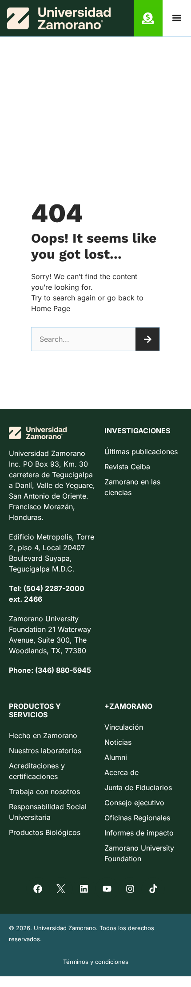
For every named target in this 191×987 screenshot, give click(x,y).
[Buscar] (147, 339)
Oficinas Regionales (137, 817)
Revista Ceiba (127, 466)
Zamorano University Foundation (139, 853)
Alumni (115, 757)
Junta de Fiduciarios (138, 787)
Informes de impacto (139, 832)
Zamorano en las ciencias (132, 487)
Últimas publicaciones (141, 451)
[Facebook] (37, 888)
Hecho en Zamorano (43, 735)
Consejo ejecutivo (134, 802)
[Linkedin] (84, 888)
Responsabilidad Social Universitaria (48, 812)
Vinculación (123, 727)
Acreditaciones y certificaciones (37, 771)
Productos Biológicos (44, 832)
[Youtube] (107, 888)
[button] (176, 18)
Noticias (117, 742)
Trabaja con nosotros (44, 791)
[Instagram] (130, 888)
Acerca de (121, 772)
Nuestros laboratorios (45, 750)
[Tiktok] (153, 888)
